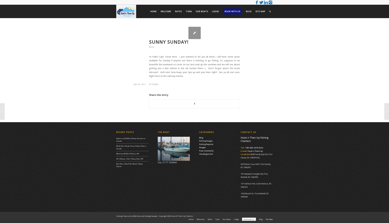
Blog (151, 47)
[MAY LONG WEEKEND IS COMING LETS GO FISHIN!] (2, 111)
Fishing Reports (206, 144)
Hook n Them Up (255, 151)
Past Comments (206, 150)
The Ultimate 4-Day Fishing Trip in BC (129, 159)
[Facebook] (257, 2)
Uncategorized (206, 154)
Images (202, 147)
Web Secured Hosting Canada (145, 216)
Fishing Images (206, 140)
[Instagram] (270, 2)
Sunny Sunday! (168, 42)
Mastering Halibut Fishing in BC (127, 153)
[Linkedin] (266, 2)
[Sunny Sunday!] (194, 33)
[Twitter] (261, 2)
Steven (155, 84)
